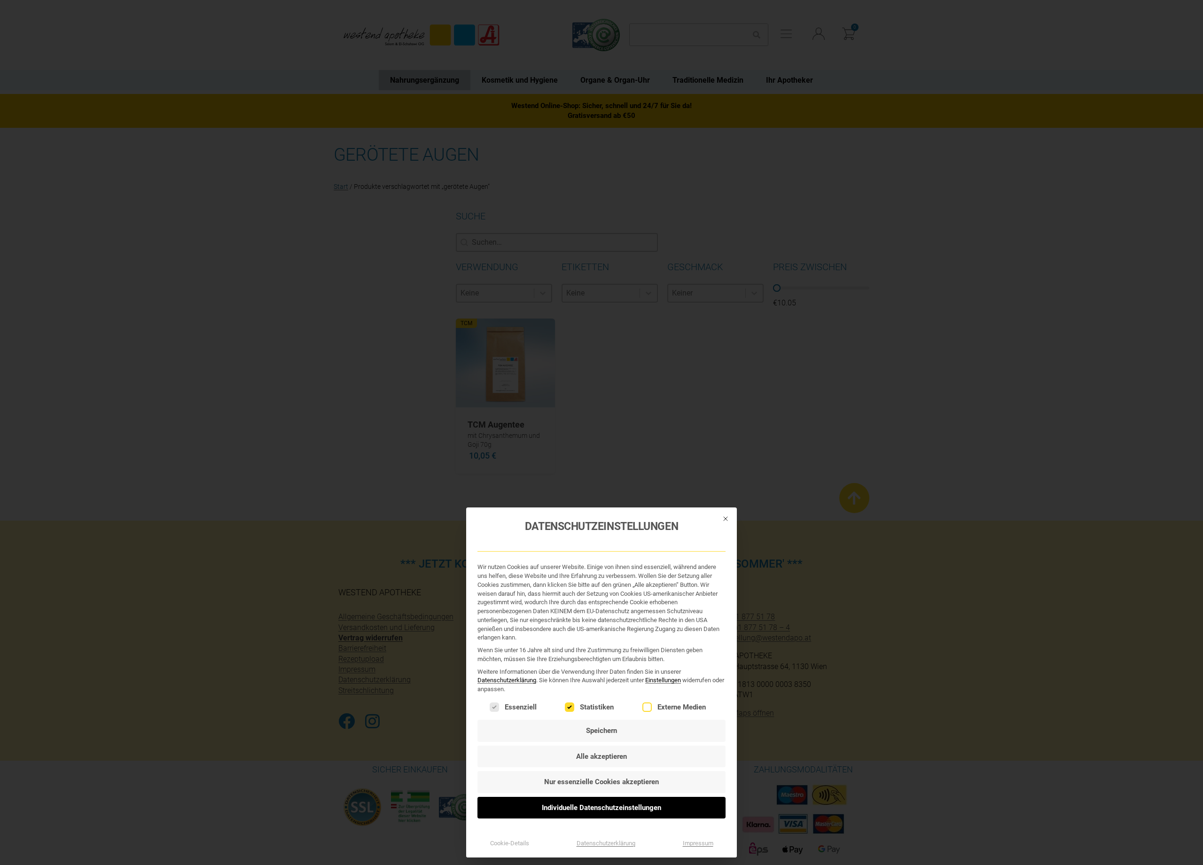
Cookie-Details (509, 843)
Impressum (698, 843)
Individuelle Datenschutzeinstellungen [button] (601, 807)
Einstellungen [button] (663, 680)
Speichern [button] (601, 730)
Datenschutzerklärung (506, 680)
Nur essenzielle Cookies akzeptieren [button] (601, 782)
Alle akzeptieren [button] (601, 756)
